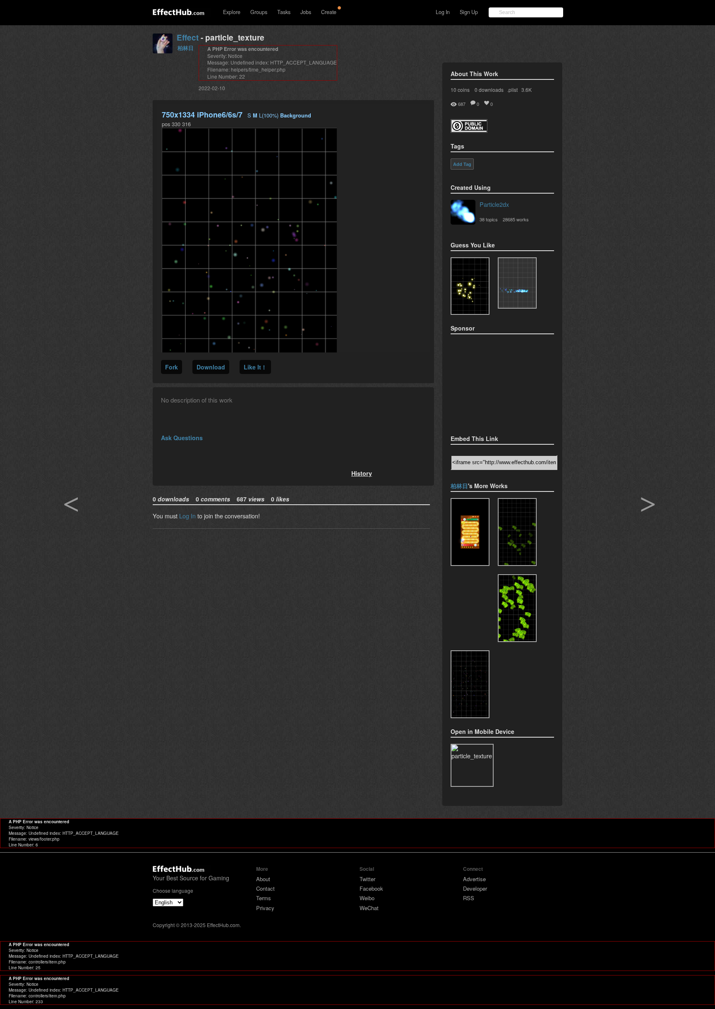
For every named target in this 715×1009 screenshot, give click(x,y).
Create (328, 12)
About (263, 879)
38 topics (489, 219)
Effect (188, 37)
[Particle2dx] (463, 213)
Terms (263, 898)
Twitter (367, 879)
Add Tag (462, 164)
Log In (443, 12)
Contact (265, 888)
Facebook (371, 888)
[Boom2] (470, 286)
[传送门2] (470, 532)
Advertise (474, 879)
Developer (475, 888)
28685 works (516, 219)
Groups (258, 12)
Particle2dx (494, 204)
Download (211, 367)
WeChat (369, 908)
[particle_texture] (517, 283)
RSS (468, 898)
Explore (231, 12)
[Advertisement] (492, 381)
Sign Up (469, 12)
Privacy (265, 908)
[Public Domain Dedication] (469, 130)
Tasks (283, 12)
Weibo (367, 898)
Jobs (305, 12)
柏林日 (186, 48)
